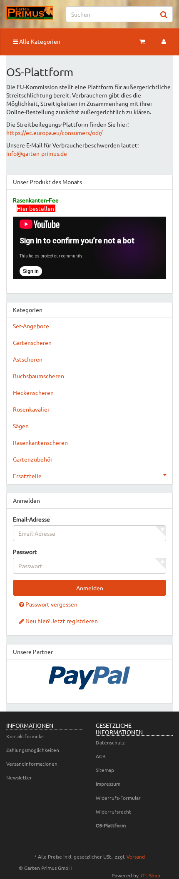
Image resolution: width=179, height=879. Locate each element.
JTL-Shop (150, 875)
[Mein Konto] (163, 41)
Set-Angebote (31, 326)
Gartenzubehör (32, 459)
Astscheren (27, 359)
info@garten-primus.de (36, 153)
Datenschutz (110, 742)
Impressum (108, 783)
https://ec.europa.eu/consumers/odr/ (54, 132)
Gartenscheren (32, 342)
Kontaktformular (25, 736)
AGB (101, 756)
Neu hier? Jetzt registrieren (61, 620)
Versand (136, 856)
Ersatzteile (27, 475)
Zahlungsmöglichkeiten (32, 750)
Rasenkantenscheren (40, 442)
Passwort (25, 551)
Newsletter (19, 777)
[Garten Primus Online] (29, 13)
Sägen (21, 426)
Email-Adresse (31, 519)
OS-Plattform (111, 825)
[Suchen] (163, 14)
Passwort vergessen (50, 604)
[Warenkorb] (142, 41)
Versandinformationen (31, 763)
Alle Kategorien (39, 41)
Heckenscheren (33, 392)
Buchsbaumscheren (38, 376)
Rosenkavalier (31, 409)
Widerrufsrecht (113, 811)
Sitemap (105, 770)
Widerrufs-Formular (118, 797)
